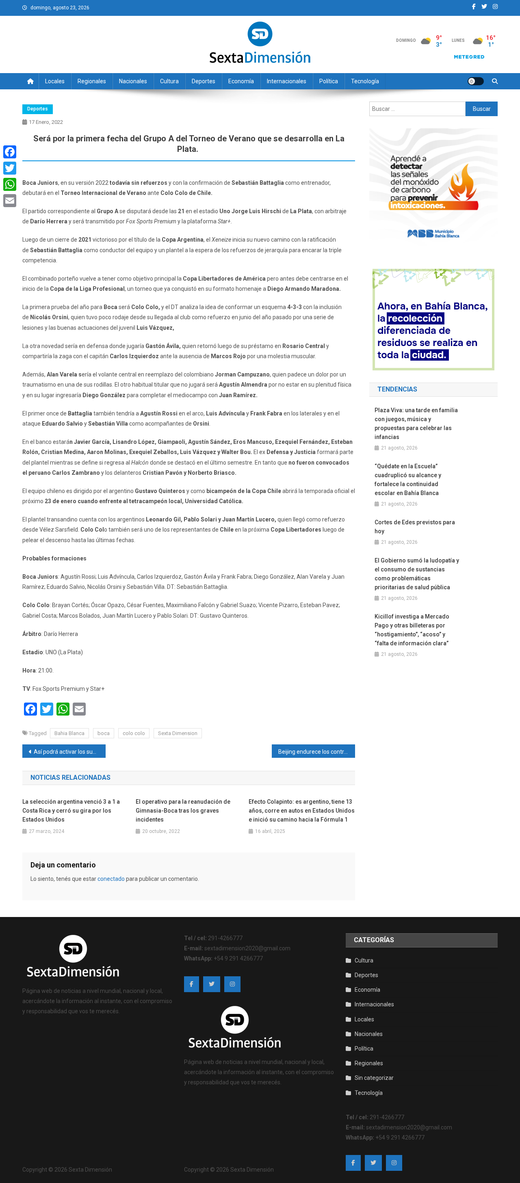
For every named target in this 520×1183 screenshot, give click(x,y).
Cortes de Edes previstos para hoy (415, 526)
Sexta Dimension (177, 733)
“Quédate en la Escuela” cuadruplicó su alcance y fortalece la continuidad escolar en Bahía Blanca (408, 479)
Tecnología (365, 81)
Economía (241, 81)
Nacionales (133, 81)
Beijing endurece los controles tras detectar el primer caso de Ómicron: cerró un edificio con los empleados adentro (316, 751)
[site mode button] (476, 81)
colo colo (134, 733)
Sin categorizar (374, 1078)
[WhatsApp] (10, 184)
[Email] (10, 200)
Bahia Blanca (69, 733)
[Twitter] (10, 168)
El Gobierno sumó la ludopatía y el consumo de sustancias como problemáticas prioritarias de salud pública (417, 573)
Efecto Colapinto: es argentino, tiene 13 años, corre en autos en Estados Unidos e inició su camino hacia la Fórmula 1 (302, 810)
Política (328, 81)
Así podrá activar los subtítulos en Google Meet (70, 751)
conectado (111, 879)
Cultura (169, 81)
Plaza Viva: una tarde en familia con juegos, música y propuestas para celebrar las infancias (416, 423)
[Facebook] (10, 152)
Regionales (92, 81)
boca (104, 733)
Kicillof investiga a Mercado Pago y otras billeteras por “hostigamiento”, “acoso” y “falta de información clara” (412, 630)
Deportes (203, 81)
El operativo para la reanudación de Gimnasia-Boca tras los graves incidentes (183, 810)
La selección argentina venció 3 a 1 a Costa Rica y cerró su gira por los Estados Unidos (71, 810)
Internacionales (286, 81)
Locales (55, 81)
